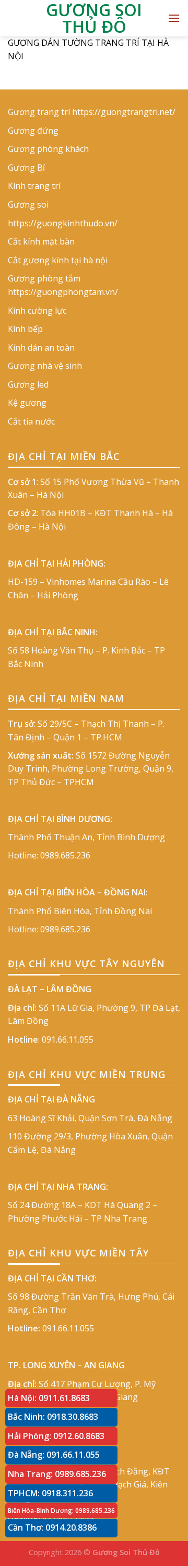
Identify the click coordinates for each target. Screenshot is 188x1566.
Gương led (28, 384)
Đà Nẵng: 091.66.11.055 (54, 1454)
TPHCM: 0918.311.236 (50, 1493)
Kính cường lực (37, 310)
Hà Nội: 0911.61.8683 (49, 1398)
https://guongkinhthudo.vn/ (63, 223)
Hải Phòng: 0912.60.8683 (56, 1436)
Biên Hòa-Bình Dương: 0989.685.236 (61, 1510)
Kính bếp (25, 329)
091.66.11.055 (67, 1039)
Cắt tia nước (31, 421)
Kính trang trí (34, 185)
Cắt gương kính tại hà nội (58, 260)
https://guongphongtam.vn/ (63, 292)
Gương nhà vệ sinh (45, 365)
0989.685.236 (65, 855)
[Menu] (174, 18)
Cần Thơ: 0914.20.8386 (52, 1527)
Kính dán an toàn (41, 347)
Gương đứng (33, 130)
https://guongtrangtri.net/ (123, 112)
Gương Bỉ (26, 167)
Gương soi (28, 204)
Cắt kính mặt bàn (41, 241)
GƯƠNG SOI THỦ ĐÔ (94, 18)
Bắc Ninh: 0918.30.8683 (53, 1416)
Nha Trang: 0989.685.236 (57, 1474)
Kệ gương (27, 402)
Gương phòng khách (48, 149)
